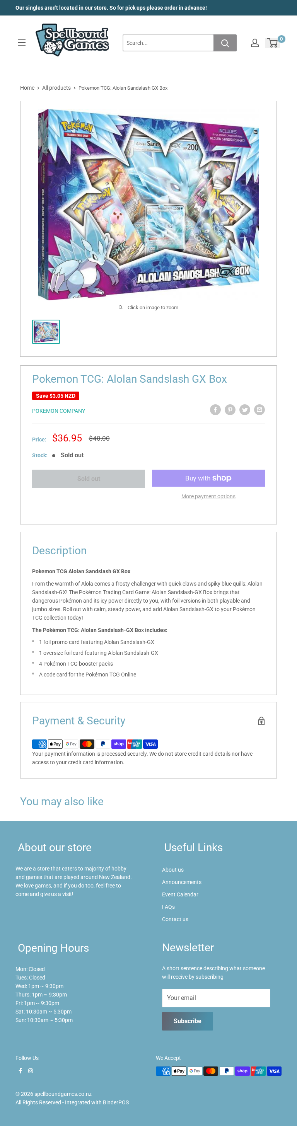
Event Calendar (180, 894)
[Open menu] (21, 42)
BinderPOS (116, 1102)
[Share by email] (259, 409)
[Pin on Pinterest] (230, 409)
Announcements (181, 882)
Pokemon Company (58, 411)
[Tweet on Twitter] (244, 409)
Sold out (88, 478)
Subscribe (187, 1021)
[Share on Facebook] (215, 409)
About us (173, 870)
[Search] (225, 42)
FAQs (168, 907)
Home (27, 88)
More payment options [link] (208, 496)
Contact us (175, 919)
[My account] (255, 43)
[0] (273, 43)
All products (56, 88)
